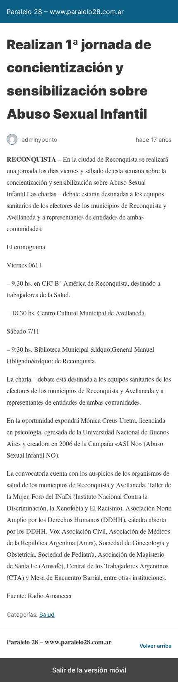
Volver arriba (155, 646)
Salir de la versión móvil (89, 670)
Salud (47, 614)
